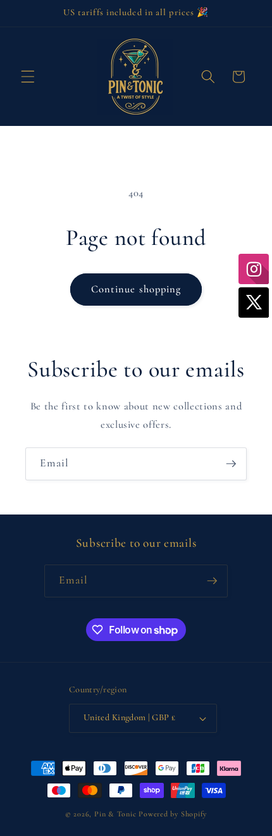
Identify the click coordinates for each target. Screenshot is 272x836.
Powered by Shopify (173, 813)
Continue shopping (136, 289)
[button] (28, 76)
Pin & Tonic (115, 813)
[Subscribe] (231, 463)
